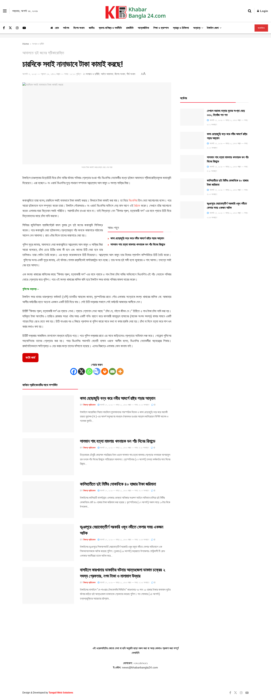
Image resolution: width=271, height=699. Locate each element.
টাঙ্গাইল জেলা (213, 27)
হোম (57, 27)
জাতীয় (91, 27)
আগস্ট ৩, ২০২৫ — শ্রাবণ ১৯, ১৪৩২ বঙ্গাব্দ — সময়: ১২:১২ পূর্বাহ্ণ (51, 73)
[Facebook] (73, 371)
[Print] (104, 371)
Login (263, 11)
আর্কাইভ (261, 28)
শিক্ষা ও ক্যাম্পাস (161, 27)
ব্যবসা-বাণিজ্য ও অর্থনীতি (110, 27)
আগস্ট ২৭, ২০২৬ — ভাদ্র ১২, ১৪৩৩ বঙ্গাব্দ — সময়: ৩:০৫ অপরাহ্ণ (124, 582)
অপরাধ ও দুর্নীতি (38, 43)
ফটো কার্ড (30, 357)
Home (25, 43)
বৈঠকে (137, 206)
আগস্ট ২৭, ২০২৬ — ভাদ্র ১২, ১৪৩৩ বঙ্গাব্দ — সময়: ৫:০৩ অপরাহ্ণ (124, 405)
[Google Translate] (96, 371)
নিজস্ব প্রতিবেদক (89, 405)
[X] (81, 371)
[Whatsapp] (89, 371)
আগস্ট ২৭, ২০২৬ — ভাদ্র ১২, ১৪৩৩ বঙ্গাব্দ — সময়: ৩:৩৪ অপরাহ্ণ (124, 539)
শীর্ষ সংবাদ (131, 73)
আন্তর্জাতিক (143, 27)
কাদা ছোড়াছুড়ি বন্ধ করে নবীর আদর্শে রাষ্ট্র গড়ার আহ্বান (137, 238)
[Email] (112, 371)
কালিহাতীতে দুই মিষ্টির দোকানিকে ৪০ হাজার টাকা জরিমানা (118, 484)
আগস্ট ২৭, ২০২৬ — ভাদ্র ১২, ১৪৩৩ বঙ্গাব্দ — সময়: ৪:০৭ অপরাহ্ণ (124, 490)
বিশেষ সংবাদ (79, 27)
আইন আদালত (107, 73)
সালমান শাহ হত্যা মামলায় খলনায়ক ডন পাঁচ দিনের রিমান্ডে (138, 244)
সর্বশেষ (66, 27)
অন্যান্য (196, 27)
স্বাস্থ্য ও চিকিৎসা (181, 27)
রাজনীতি (130, 27)
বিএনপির (133, 200)
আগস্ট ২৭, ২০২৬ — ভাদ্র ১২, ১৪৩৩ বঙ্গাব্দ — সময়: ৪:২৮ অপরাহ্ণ (124, 447)
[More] (120, 371)
